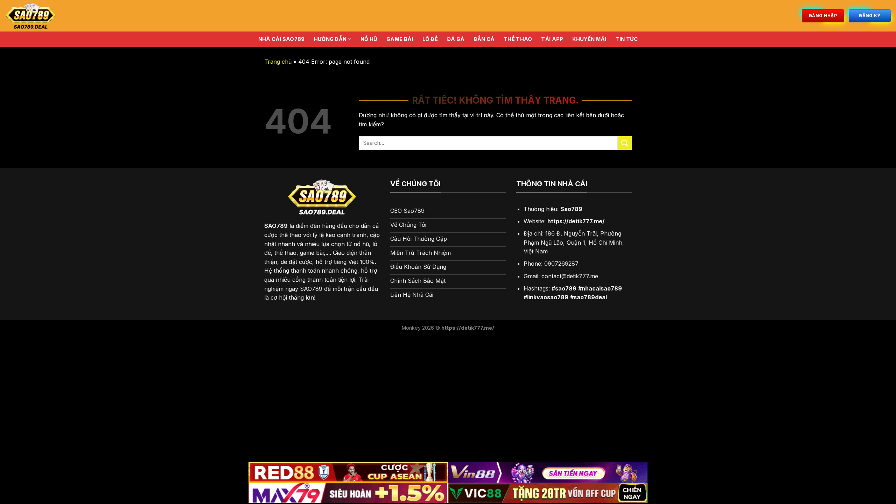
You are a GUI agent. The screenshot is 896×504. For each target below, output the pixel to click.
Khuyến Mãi (589, 39)
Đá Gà (455, 39)
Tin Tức (626, 39)
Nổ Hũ (368, 39)
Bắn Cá (484, 39)
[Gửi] (625, 143)
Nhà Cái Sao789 (281, 39)
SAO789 (276, 225)
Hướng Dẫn (330, 39)
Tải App (552, 39)
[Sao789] (66, 15)
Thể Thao (518, 39)
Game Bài (399, 39)
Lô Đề (430, 39)
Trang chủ (278, 61)
